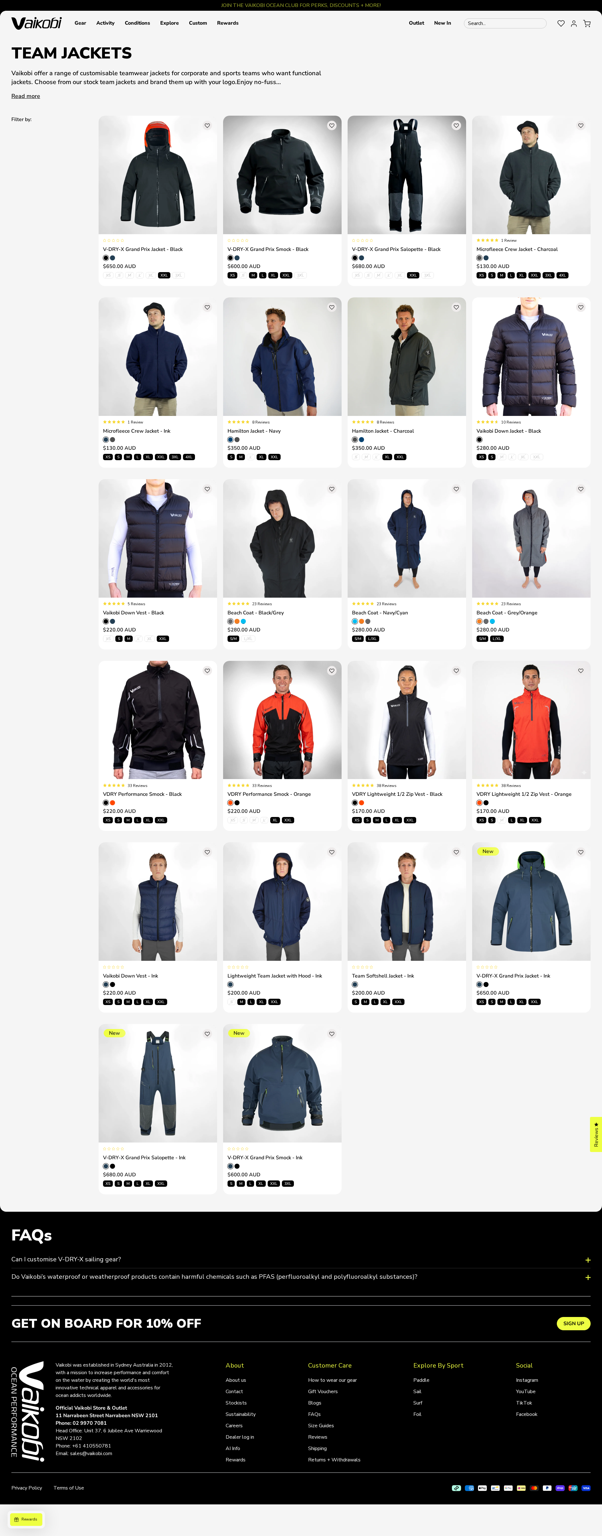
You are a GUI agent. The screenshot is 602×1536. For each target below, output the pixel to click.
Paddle (421, 1380)
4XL (562, 275)
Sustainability (241, 1414)
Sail (417, 1391)
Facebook (527, 1414)
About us (236, 1380)
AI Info (233, 1448)
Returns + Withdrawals (334, 1459)
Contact (234, 1391)
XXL (164, 275)
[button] (80, 23)
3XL (178, 275)
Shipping (317, 1448)
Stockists (236, 1402)
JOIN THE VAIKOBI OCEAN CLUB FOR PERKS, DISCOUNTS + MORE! (301, 5)
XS (108, 275)
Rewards (236, 1459)
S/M (233, 638)
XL (151, 275)
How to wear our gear (332, 1380)
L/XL (248, 638)
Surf (417, 1402)
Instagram (527, 1380)
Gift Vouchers (323, 1391)
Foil (417, 1414)
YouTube (526, 1391)
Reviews (317, 1437)
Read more (25, 96)
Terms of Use (68, 1487)
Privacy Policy (26, 1487)
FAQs (314, 1414)
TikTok (524, 1402)
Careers (234, 1425)
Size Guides (321, 1425)
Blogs (314, 1402)
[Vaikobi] (36, 23)
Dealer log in (240, 1437)
